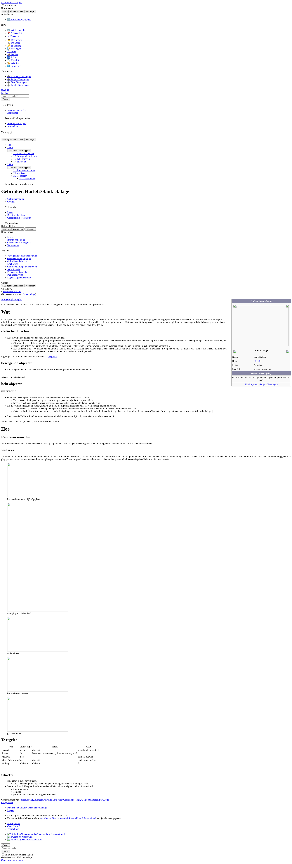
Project (10, 810)
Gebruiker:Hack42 (12, 291)
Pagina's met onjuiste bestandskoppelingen (27, 807)
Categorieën (7, 802)
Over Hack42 (13, 826)
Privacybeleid (13, 823)
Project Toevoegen (269, 384)
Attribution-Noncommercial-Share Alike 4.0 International (68, 818)
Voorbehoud (13, 829)
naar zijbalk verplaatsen (12, 11)
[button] (3, 5)
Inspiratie (52, 356)
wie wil (257, 361)
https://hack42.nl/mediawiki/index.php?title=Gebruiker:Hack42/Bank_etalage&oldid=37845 (65, 799)
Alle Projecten (251, 384)
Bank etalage (29, 294)
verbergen (30, 11)
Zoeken (5, 99)
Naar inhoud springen (11, 2)
